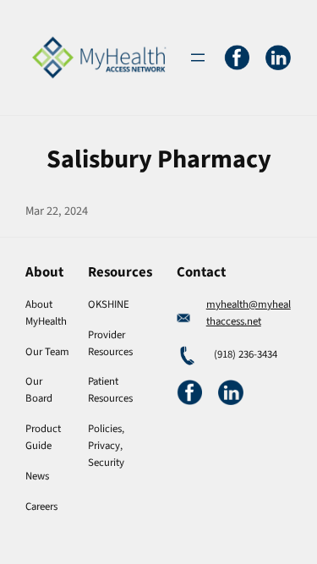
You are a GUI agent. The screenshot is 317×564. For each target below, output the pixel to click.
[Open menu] (198, 57)
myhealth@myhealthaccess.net (248, 313)
